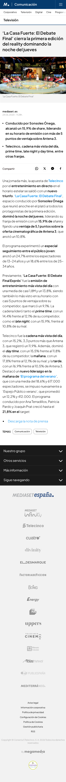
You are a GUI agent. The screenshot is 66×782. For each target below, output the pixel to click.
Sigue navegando (17, 480)
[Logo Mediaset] (33, 497)
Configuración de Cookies (33, 717)
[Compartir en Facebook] (60, 168)
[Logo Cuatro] (33, 538)
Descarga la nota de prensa (28, 421)
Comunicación (25, 4)
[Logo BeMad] (33, 611)
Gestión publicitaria (33, 726)
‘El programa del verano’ (38, 376)
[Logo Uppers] (33, 624)
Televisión (26, 12)
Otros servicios (15, 460)
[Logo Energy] (33, 599)
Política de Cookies (33, 722)
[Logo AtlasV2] (33, 661)
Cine (48, 12)
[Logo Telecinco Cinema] (33, 636)
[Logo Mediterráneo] (33, 685)
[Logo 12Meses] (33, 648)
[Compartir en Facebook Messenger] (52, 168)
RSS (33, 731)
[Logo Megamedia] (35, 752)
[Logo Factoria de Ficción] (33, 574)
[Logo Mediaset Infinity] (33, 513)
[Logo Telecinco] (33, 525)
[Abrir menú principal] (60, 4)
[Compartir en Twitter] (45, 168)
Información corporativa (33, 707)
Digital (38, 12)
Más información (16, 470)
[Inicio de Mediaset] (6, 4)
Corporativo (10, 12)
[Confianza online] (33, 768)
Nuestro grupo (14, 451)
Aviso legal (33, 702)
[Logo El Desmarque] (33, 562)
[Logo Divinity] (33, 550)
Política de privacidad (33, 712)
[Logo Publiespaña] (33, 673)
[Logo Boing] (33, 587)
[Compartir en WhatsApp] (37, 168)
